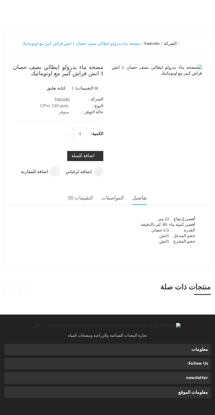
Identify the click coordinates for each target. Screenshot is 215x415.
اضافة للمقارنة (34, 172)
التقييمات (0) (80, 198)
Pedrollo (62, 99)
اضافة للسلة (82, 156)
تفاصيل (139, 198)
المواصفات (112, 198)
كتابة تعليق (56, 88)
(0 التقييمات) (86, 88)
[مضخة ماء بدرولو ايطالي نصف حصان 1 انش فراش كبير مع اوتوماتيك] (157, 71)
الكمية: (97, 134)
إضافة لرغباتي (79, 172)
